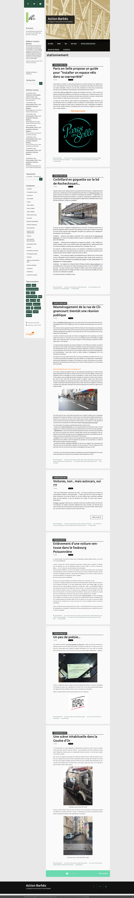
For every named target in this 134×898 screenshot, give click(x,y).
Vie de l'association (88, 43)
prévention (37, 308)
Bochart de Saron (95, 193)
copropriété (96, 159)
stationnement (88, 159)
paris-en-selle (78, 159)
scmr (28, 293)
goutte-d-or (37, 304)
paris (92, 287)
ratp (96, 461)
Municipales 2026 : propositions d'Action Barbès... (33, 106)
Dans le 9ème (30, 205)
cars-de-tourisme (69, 525)
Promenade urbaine (32, 254)
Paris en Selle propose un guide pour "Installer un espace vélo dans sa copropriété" (75, 72)
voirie (28, 308)
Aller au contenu (5, 1)
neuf (59, 43)
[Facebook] (28, 4)
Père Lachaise (67, 261)
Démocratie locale (32, 215)
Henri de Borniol (95, 264)
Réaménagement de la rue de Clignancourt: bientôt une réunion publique (77, 311)
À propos (66, 49)
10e (38, 300)
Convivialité (30, 198)
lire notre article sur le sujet (90, 422)
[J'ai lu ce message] (132, 896)
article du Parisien (87, 595)
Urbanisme (30, 271)
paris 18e (29, 311)
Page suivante (103, 873)
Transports (30, 268)
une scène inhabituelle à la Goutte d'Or (75, 644)
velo (83, 159)
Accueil (50, 43)
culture (33, 293)
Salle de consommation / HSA (33, 261)
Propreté (29, 257)
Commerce (30, 195)
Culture (29, 202)
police (88, 617)
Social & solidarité (31, 265)
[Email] (40, 4)
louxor (34, 285)
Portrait (29, 247)
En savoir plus (86, 896)
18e (28, 300)
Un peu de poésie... (66, 637)
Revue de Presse (53, 49)
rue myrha (70, 864)
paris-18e (29, 304)
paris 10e (29, 315)
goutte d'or (92, 716)
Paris (40, 296)
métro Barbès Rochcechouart (31, 240)
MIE (95, 584)
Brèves (71, 716)
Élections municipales (32, 221)
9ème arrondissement (32, 289)
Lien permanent (58, 158)
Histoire (29, 236)
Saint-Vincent (96, 259)
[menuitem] (50, 42)
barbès (28, 285)
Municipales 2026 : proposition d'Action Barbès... (33, 141)
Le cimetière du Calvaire (79, 259)
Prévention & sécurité (32, 250)
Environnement (31, 228)
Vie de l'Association (32, 275)
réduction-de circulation (80, 525)
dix (66, 43)
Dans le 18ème (31, 211)
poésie (97, 716)
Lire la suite (34, 34)
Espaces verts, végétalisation (30, 231)
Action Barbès (58, 18)
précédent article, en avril (64, 322)
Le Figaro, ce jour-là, (59, 503)
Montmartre (56, 261)
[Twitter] (34, 4)
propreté (35, 311)
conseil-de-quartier (32, 296)
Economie (29, 218)
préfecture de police (62, 864)
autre (89, 259)
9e (32, 308)
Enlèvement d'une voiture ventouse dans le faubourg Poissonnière (75, 547)
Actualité (29, 189)
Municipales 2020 (31, 244)
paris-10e (33, 300)
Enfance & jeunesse (32, 224)
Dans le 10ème (31, 208)
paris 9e (95, 287)
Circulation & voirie (32, 192)
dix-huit (74, 43)
